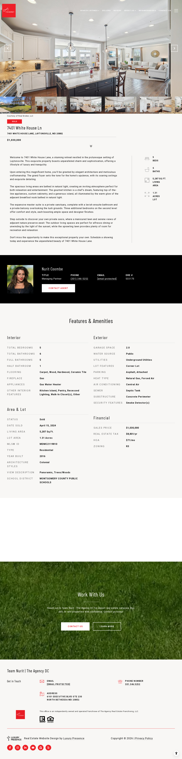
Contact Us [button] (75, 626)
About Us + (130, 11)
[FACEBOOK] (10, 747)
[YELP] (48, 747)
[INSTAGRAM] (17, 747)
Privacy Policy (144, 738)
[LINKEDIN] (25, 747)
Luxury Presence (73, 738)
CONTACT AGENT (58, 288)
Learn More (107, 626)
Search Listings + (89, 11)
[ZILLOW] (41, 747)
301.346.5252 (132, 684)
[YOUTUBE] (33, 747)
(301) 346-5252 (79, 278)
